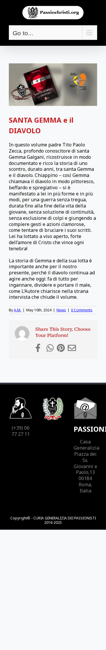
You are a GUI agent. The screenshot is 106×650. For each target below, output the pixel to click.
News (61, 310)
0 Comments (81, 310)
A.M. (17, 310)
